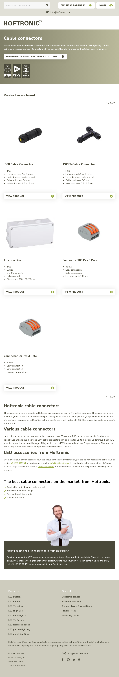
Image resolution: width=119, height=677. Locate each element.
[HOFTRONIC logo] (23, 22)
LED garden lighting (19, 629)
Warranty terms (70, 615)
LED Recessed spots (19, 624)
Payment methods (71, 601)
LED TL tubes (15, 606)
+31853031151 (18, 463)
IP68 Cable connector (18, 164)
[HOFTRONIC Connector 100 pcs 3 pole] (88, 232)
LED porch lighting (18, 634)
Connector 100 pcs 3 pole (79, 260)
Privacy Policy (69, 610)
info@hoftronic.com (59, 463)
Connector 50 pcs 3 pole (20, 356)
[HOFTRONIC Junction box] (30, 232)
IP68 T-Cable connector (78, 164)
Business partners (73, 5)
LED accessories (46, 466)
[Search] (47, 5)
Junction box (12, 260)
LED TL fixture (16, 620)
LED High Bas (15, 610)
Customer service (71, 596)
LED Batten (14, 596)
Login (102, 5)
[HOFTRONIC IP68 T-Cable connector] (88, 136)
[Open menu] (112, 23)
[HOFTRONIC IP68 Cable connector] (30, 136)
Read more (101, 49)
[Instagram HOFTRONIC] (70, 659)
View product (15, 196)
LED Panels (14, 601)
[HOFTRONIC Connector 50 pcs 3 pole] (30, 327)
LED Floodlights (17, 615)
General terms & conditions (77, 606)
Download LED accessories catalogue (31, 56)
